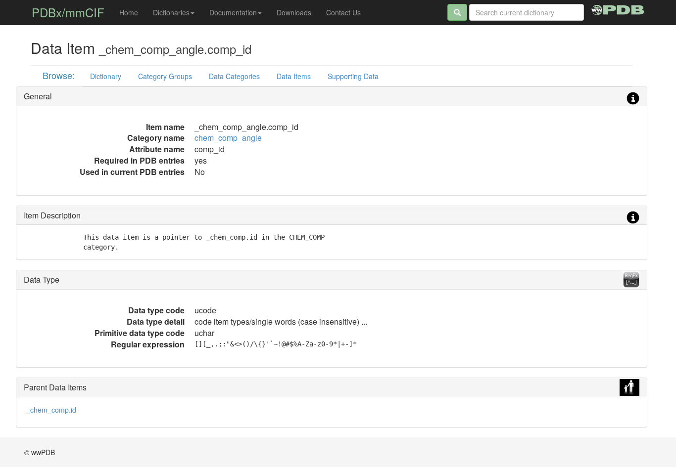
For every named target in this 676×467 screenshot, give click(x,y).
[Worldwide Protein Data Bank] (617, 8)
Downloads (294, 12)
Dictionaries (171, 12)
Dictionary (105, 76)
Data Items (294, 76)
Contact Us (343, 12)
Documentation (233, 12)
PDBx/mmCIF (68, 12)
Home (128, 12)
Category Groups (165, 76)
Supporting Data (353, 76)
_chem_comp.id (51, 410)
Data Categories (234, 76)
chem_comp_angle (228, 137)
